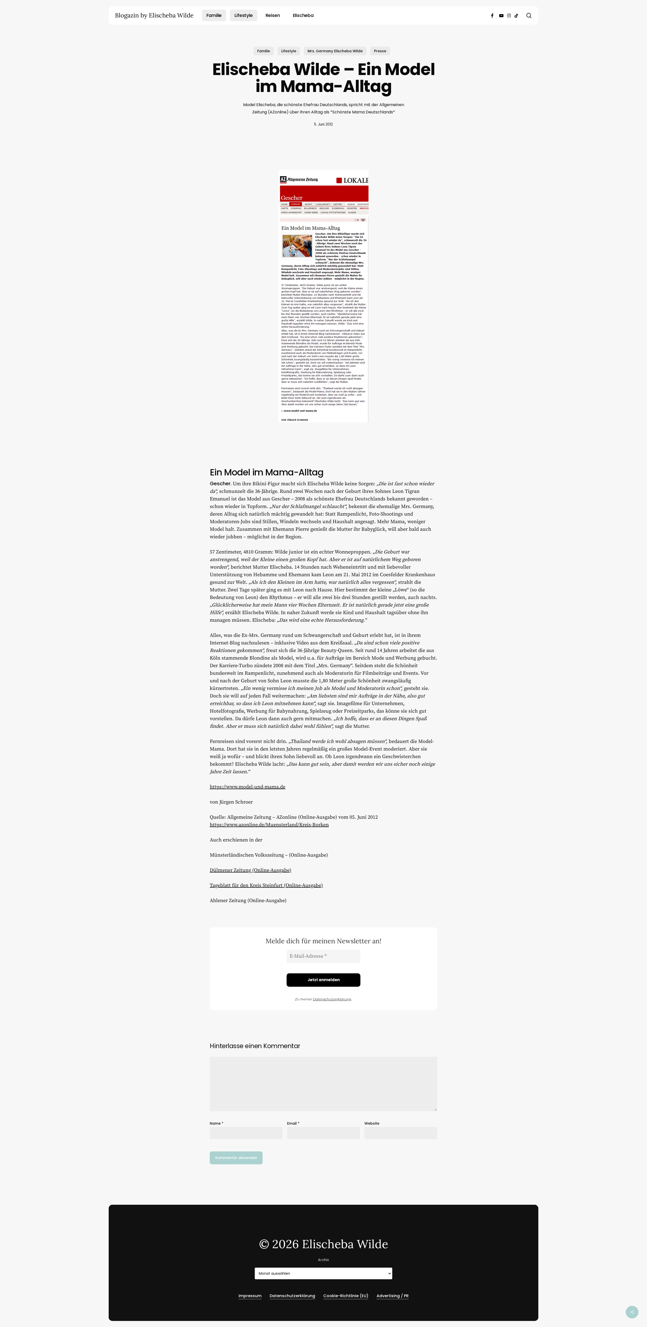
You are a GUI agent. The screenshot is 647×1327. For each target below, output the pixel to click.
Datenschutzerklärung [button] (292, 1296)
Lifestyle (288, 51)
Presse (380, 51)
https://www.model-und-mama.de (247, 787)
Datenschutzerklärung (332, 999)
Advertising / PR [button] (393, 1296)
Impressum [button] (250, 1296)
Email (293, 1123)
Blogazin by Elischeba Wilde (154, 15)
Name (216, 1123)
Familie (263, 51)
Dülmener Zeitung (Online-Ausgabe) (250, 870)
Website (371, 1123)
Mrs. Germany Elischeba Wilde (335, 51)
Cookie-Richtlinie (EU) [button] (345, 1296)
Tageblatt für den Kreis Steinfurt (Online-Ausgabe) (266, 885)
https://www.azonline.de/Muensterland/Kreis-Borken (269, 825)
